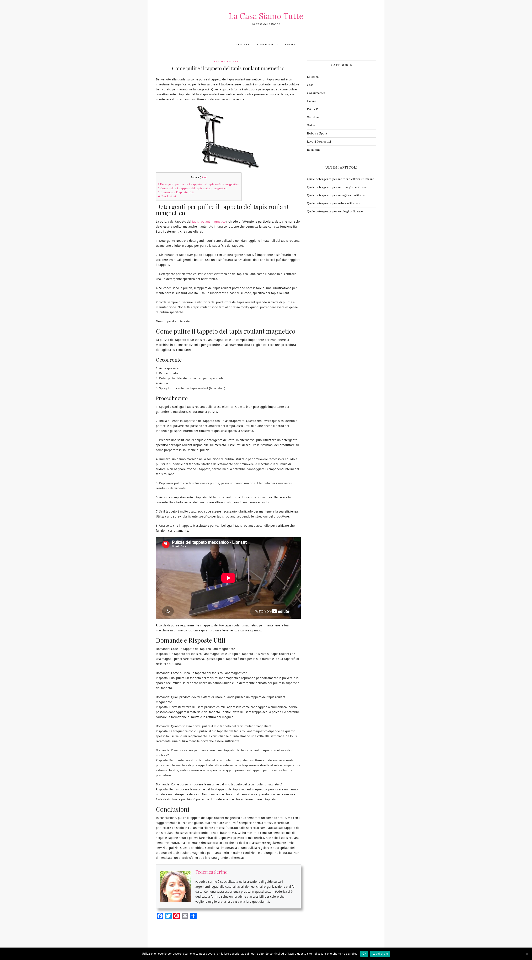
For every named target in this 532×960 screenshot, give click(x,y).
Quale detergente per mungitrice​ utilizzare (337, 195)
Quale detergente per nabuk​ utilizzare (333, 203)
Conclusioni (167, 196)
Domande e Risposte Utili (176, 192)
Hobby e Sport (317, 133)
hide (203, 177)
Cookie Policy (267, 44)
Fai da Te (313, 109)
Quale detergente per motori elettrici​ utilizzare (340, 179)
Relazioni (313, 150)
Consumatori (316, 93)
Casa (310, 85)
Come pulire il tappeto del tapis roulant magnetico (192, 188)
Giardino (313, 117)
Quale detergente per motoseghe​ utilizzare (337, 187)
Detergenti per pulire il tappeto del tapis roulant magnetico (198, 184)
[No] (527, 954)
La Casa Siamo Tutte (266, 16)
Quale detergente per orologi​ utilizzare (335, 211)
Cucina (311, 101)
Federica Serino (211, 872)
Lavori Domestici (228, 61)
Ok (364, 953)
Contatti (243, 44)
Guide (311, 125)
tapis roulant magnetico (208, 221)
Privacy (290, 44)
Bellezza (313, 77)
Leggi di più (380, 953)
